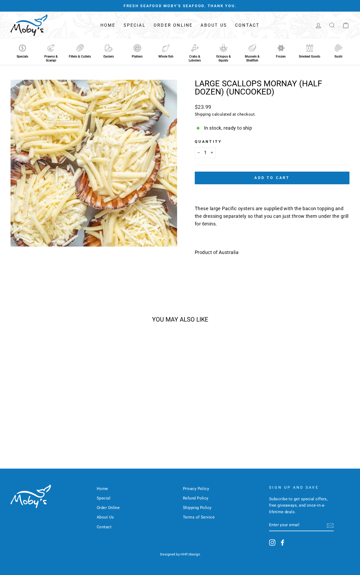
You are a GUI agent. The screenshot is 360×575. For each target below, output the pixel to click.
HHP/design (190, 554)
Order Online (173, 25)
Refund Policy (195, 498)
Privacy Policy (196, 488)
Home (108, 25)
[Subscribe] (330, 525)
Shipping (203, 114)
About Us (214, 25)
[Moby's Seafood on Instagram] (272, 542)
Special (135, 25)
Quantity (208, 141)
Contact (247, 25)
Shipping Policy (197, 507)
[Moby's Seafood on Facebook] (282, 542)
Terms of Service (199, 517)
